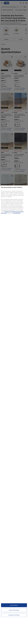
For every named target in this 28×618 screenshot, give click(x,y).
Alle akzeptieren (14, 605)
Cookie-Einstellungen (14, 610)
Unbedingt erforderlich (14, 615)
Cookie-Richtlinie (16, 213)
